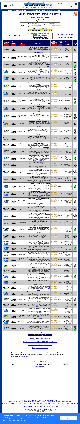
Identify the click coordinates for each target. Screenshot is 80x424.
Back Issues (66, 401)
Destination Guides (20, 10)
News (48, 10)
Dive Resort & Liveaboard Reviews (29, 401)
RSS (33, 406)
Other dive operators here (64, 37)
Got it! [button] (68, 418)
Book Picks (73, 403)
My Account (45, 400)
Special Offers (26, 406)
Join (56, 400)
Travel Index (14, 401)
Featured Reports (46, 401)
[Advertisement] (40, 383)
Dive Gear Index (8, 403)
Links (56, 406)
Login (73, 3)
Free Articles (65, 403)
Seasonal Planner (50, 403)
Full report (40, 52)
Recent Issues (56, 401)
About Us (42, 406)
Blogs (53, 10)
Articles (42, 10)
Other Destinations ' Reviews (65, 34)
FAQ (37, 406)
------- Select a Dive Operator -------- (30, 30)
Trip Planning (33, 10)
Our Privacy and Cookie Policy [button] (14, 421)
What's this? (74, 15)
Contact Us (50, 406)
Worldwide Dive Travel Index (19, 356)
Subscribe (68, 3)
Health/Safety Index (20, 403)
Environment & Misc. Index (35, 403)
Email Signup (61, 3)
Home (10, 10)
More (58, 10)
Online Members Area (34, 400)
